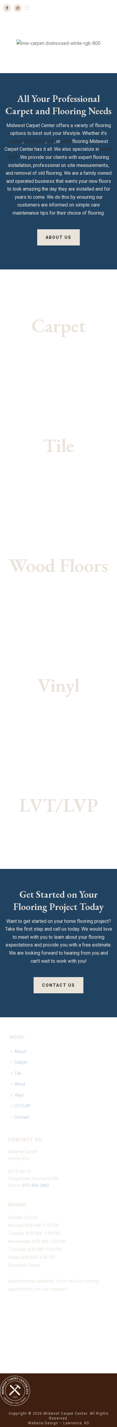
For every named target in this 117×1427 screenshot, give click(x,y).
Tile (17, 1073)
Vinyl (18, 1095)
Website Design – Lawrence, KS (58, 1423)
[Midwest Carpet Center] (15, 1390)
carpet (15, 141)
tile (50, 141)
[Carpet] (58, 329)
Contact (21, 1117)
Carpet (20, 1062)
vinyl (66, 141)
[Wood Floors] (58, 569)
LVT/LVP (22, 1106)
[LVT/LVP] (58, 809)
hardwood (35, 141)
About (20, 1051)
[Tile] (58, 449)
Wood (19, 1084)
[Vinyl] (58, 689)
